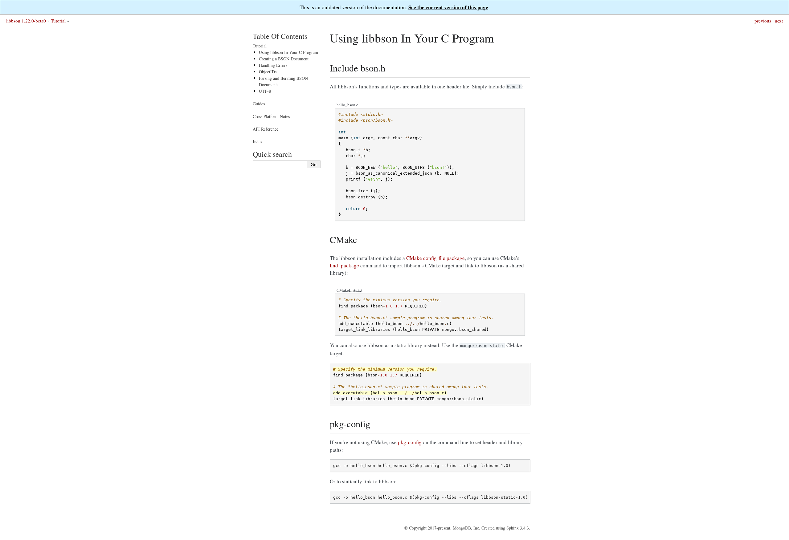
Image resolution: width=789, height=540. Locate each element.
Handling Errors (273, 65)
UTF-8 (265, 91)
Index (258, 141)
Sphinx (512, 528)
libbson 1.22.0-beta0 (26, 21)
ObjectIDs (267, 72)
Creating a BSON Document (284, 59)
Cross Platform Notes (271, 116)
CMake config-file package (435, 258)
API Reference (265, 129)
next (779, 21)
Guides (259, 104)
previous (762, 21)
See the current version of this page (448, 7)
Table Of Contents (280, 36)
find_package (344, 265)
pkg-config (410, 442)
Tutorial (58, 21)
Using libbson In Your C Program (288, 52)
